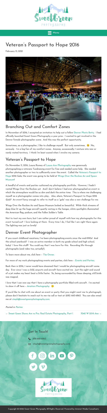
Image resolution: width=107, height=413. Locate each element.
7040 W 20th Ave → (91, 314)
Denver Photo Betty (84, 133)
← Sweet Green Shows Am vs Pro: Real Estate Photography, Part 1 (39, 314)
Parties (19, 307)
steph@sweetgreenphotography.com (30, 299)
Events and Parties (84, 261)
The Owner (48, 255)
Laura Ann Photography (58, 165)
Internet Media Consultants (87, 409)
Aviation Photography (38, 286)
